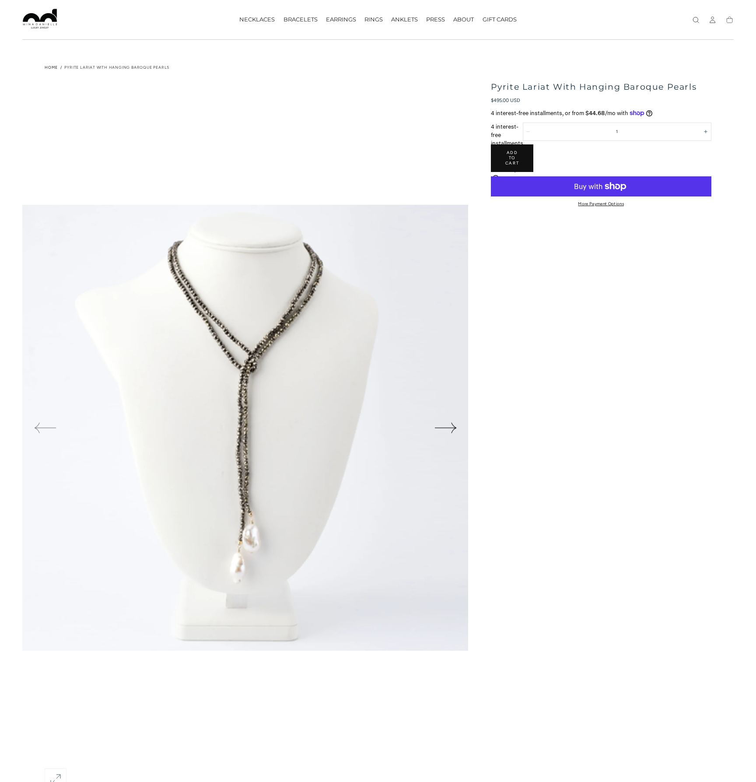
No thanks (378, 422)
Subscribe (419, 398)
